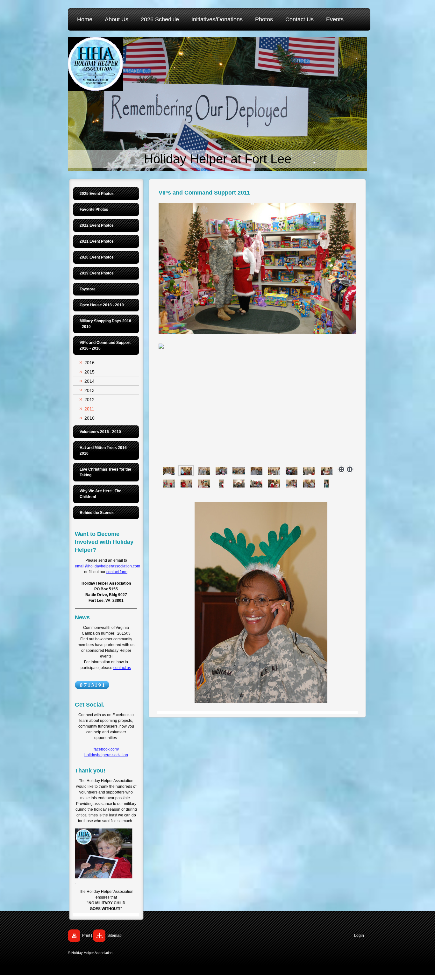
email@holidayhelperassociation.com (107, 566)
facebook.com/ (106, 749)
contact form (116, 572)
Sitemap (114, 935)
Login (359, 935)
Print (86, 935)
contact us (122, 667)
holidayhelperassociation (106, 755)
